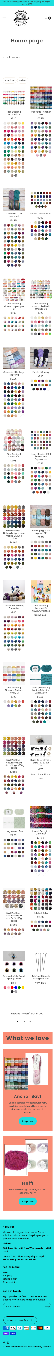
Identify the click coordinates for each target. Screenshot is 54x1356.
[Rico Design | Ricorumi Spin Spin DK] (14, 289)
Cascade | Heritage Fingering (13, 373)
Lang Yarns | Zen (14, 831)
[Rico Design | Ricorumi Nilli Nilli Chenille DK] (41, 289)
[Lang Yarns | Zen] (14, 817)
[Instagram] (8, 1343)
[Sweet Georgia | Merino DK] (41, 817)
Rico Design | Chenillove (14, 455)
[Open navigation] (4, 18)
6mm (33, 774)
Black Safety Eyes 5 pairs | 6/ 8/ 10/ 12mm (40, 762)
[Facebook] (4, 1343)
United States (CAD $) (20, 1320)
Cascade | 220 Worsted (14, 215)
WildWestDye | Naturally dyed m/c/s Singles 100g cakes (14, 763)
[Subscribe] (47, 1306)
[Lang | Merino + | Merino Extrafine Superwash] (41, 673)
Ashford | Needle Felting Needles (41, 977)
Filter (23, 80)
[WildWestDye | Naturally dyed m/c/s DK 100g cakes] (14, 899)
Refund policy (10, 1278)
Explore (11, 80)
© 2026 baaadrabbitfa (15, 1346)
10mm (47, 774)
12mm (40, 778)
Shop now (28, 1121)
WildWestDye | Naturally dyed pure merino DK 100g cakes (14, 534)
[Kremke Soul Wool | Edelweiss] (14, 591)
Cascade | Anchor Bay (41, 113)
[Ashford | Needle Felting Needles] (41, 962)
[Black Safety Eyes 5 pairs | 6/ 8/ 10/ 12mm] (41, 746)
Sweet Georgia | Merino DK (41, 832)
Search (6, 1272)
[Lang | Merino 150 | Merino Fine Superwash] (41, 440)
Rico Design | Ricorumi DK (14, 113)
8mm (40, 774)
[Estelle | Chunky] (41, 358)
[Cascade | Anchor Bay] (41, 98)
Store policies (10, 1282)
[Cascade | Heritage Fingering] (14, 358)
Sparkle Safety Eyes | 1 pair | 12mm (14, 977)
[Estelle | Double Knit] (41, 199)
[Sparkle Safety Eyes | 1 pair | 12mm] (14, 962)
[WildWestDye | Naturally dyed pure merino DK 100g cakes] (14, 516)
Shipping (7, 1275)
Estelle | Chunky (41, 372)
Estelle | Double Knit (40, 213)
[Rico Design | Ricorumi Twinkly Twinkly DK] (14, 673)
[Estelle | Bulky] (41, 899)
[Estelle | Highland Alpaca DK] (41, 516)
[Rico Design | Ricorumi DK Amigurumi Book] (41, 591)
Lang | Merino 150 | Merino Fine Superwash (41, 457)
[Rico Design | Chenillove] (14, 440)
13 (30, 1021)
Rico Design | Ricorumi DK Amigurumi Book (41, 608)
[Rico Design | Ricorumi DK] (14, 98)
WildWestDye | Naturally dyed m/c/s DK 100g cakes (14, 917)
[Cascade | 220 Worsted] (14, 199)
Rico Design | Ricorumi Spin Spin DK (14, 306)
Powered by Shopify (40, 1346)
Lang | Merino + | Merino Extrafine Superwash (41, 690)
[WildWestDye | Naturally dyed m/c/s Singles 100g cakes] (14, 746)
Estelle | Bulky (41, 913)
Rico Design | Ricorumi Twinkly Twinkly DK (14, 690)
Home (5, 57)
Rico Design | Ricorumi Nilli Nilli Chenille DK (41, 306)
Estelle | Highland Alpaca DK (41, 532)
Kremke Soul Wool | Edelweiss (14, 607)
